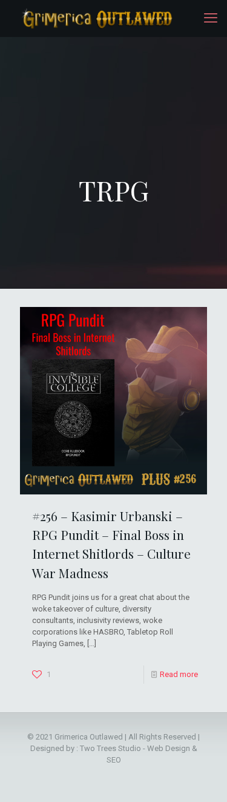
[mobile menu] (210, 18)
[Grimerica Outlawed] (96, 18)
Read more (179, 674)
